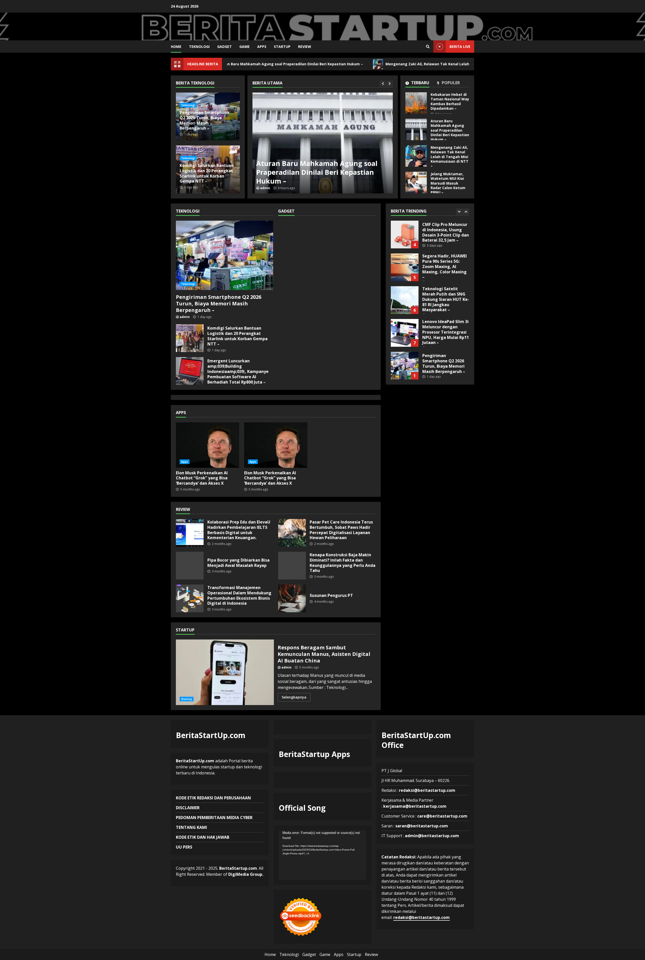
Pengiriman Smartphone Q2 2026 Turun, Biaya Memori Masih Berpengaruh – (205, 120)
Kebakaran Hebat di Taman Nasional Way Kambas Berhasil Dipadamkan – (416, 103)
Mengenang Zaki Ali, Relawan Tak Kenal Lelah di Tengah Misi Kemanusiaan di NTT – (418, 64)
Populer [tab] (450, 82)
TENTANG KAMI (191, 827)
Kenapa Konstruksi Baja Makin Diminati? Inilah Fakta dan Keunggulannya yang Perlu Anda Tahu (292, 565)
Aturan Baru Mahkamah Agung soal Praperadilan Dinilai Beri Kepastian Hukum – (246, 64)
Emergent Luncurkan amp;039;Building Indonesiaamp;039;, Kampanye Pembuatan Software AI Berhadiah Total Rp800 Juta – (190, 371)
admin (265, 188)
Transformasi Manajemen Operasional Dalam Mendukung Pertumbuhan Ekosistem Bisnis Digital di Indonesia (190, 598)
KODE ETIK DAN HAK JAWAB (202, 837)
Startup (282, 46)
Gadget (224, 46)
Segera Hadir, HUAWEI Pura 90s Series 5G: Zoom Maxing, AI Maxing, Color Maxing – (404, 234)
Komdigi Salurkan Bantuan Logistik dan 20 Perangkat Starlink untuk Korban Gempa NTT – (207, 173)
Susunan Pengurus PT (292, 598)
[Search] (428, 46)
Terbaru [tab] (419, 82)
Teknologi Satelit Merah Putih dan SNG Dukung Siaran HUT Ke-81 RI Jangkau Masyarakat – (404, 267)
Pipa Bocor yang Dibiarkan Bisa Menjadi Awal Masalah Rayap (190, 565)
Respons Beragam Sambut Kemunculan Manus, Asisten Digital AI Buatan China (225, 672)
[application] (322, 855)
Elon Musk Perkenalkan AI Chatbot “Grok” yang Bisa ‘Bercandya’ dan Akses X (207, 445)
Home (176, 46)
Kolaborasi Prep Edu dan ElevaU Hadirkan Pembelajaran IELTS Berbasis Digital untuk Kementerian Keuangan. (190, 533)
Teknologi (199, 46)
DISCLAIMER (188, 807)
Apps (261, 46)
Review (304, 46)
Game (244, 46)
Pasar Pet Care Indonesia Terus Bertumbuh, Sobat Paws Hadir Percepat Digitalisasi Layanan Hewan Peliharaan (292, 533)
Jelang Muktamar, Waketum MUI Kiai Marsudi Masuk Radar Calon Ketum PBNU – (416, 182)
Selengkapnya (294, 697)
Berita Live (459, 46)
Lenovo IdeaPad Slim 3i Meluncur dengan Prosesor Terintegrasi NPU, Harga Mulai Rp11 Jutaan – (404, 300)
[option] (322, 143)
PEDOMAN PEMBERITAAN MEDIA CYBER (214, 817)
